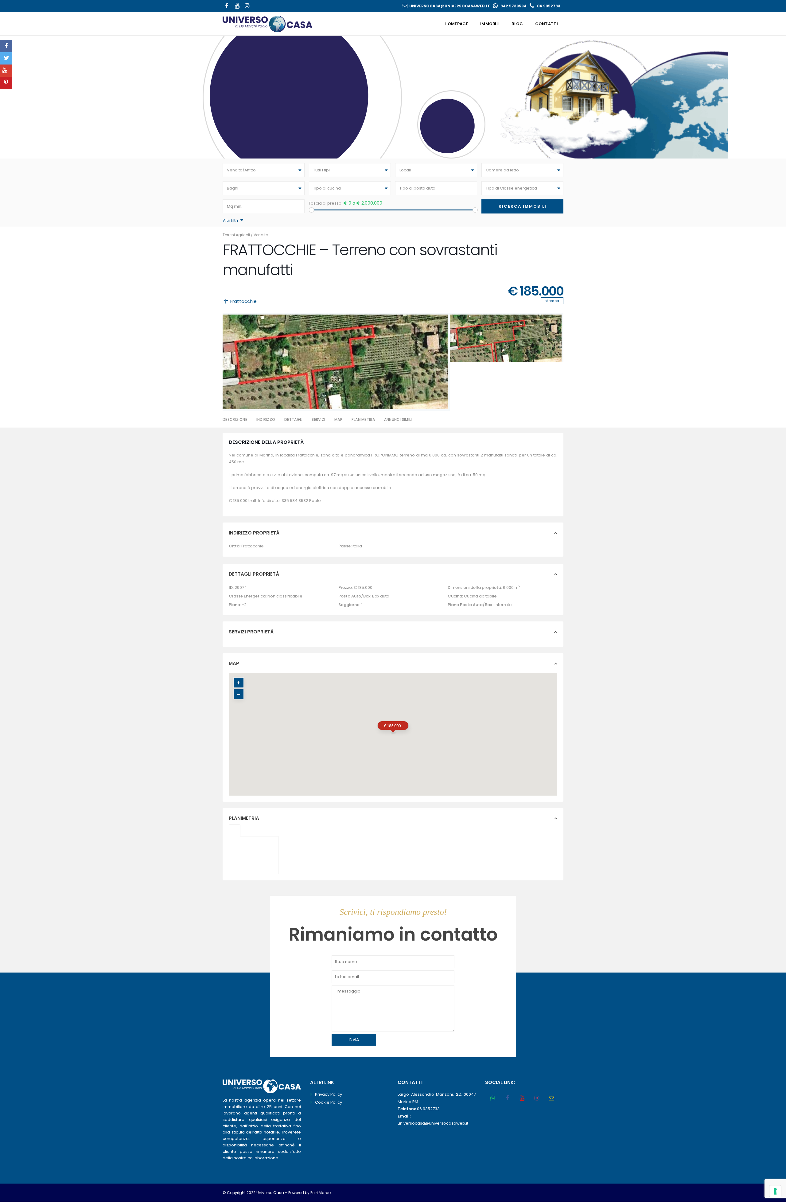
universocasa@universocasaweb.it (449, 6)
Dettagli (293, 419)
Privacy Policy (328, 1094)
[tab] (234, 830)
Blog (517, 24)
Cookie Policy (328, 1102)
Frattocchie (243, 301)
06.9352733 (428, 1109)
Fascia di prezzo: (325, 203)
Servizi (318, 419)
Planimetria (363, 419)
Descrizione (235, 419)
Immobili (490, 24)
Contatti (546, 24)
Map (338, 419)
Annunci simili (398, 419)
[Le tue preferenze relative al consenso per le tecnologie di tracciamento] (775, 1191)
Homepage (456, 24)
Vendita (261, 234)
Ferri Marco (320, 1192)
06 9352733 (548, 6)
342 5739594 (513, 6)
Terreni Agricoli (236, 234)
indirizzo (265, 419)
